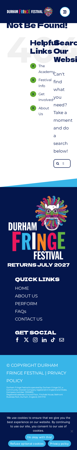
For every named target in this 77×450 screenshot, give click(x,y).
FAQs (20, 311)
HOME (22, 288)
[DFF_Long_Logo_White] (30, 9)
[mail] (61, 339)
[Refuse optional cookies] (72, 431)
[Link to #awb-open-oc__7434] (65, 12)
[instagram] (35, 339)
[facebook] (17, 339)
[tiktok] (53, 339)
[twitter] (26, 339)
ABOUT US (26, 296)
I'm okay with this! (39, 437)
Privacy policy (59, 443)
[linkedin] (44, 339)
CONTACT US (28, 319)
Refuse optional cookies (27, 443)
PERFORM (26, 303)
